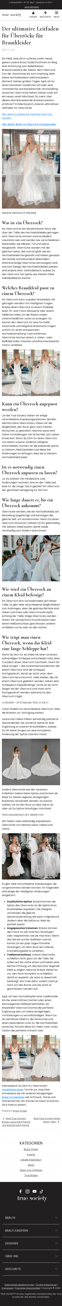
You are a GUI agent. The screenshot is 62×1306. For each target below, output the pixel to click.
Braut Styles (20, 1110)
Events (31, 1154)
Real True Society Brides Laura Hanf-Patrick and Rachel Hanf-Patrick (16, 1122)
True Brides (31, 1175)
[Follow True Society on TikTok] (41, 1191)
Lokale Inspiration (31, 1160)
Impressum (8, 1288)
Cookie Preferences (46, 1284)
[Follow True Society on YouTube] (34, 1191)
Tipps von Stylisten (31, 1170)
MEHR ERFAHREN (32, 7)
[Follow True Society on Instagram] (27, 1191)
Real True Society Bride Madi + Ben (47, 1120)
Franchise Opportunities (27, 1288)
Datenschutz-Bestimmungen (19, 1284)
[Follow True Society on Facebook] (20, 1191)
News (31, 1165)
